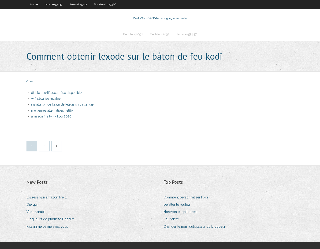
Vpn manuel (35, 212)
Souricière (171, 219)
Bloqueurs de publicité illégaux (50, 219)
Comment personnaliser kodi (186, 197)
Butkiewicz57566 (105, 4)
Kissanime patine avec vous (47, 226)
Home (34, 4)
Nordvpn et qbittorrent (180, 212)
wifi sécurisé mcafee (45, 98)
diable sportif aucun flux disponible (56, 93)
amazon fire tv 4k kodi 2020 (51, 116)
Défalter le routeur (177, 204)
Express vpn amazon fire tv (46, 197)
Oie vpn (32, 204)
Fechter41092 (133, 34)
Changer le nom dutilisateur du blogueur (194, 226)
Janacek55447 (53, 4)
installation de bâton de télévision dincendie (62, 104)
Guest (30, 81)
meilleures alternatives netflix (52, 110)
